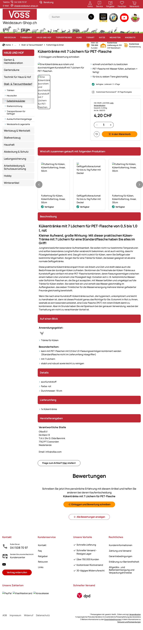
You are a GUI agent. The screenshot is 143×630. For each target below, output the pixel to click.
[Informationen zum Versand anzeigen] (83, 595)
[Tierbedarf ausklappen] (33, 37)
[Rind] (25, 29)
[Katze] (63, 29)
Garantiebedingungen (120, 556)
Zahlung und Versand (120, 550)
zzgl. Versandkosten (104, 104)
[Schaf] (34, 29)
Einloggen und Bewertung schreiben (60, 56)
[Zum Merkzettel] (97, 134)
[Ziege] (43, 29)
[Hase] (69, 29)
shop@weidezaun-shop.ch (26, 5)
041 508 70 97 (19, 547)
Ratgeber (43, 556)
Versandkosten (135, 614)
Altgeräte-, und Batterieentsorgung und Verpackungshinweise (121, 570)
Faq (40, 550)
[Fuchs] (94, 29)
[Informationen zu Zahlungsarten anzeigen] (25, 593)
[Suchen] (91, 17)
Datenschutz (43, 615)
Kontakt (42, 545)
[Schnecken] (133, 29)
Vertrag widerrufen (17, 572)
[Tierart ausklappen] (96, 37)
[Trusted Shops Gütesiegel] (113, 18)
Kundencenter (17, 557)
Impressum (15, 615)
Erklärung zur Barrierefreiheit (124, 561)
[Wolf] (85, 29)
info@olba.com (50, 451)
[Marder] (109, 29)
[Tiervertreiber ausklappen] (73, 37)
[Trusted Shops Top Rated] (103, 18)
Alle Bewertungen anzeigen (91, 516)
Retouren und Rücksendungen (129, 622)
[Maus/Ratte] (128, 29)
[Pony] (16, 29)
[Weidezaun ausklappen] (17, 37)
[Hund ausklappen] (83, 37)
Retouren (43, 561)
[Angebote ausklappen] (137, 37)
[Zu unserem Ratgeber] (135, 18)
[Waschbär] (102, 29)
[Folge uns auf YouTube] (4, 564)
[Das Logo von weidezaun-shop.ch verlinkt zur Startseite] (25, 16)
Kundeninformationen (120, 545)
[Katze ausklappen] (107, 37)
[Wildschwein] (76, 29)
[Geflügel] (49, 29)
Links (40, 567)
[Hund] (56, 29)
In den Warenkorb (121, 134)
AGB (5, 615)
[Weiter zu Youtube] (124, 18)
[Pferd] (7, 29)
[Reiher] (116, 29)
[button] (63, 68)
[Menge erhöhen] (111, 125)
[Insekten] (138, 29)
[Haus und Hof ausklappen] (53, 37)
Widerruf (28, 615)
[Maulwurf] (122, 29)
